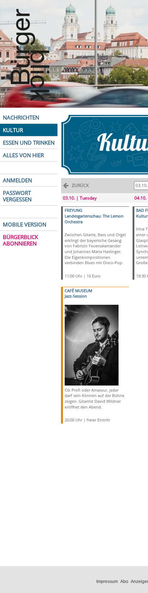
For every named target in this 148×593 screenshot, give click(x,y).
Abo (124, 581)
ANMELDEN (17, 180)
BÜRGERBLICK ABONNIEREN (20, 240)
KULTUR (13, 130)
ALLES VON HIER (23, 155)
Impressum (107, 581)
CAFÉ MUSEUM (78, 290)
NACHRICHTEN (21, 117)
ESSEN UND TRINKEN (29, 142)
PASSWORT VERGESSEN (17, 196)
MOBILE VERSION (24, 224)
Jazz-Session (76, 296)
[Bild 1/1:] (92, 344)
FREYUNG (73, 210)
